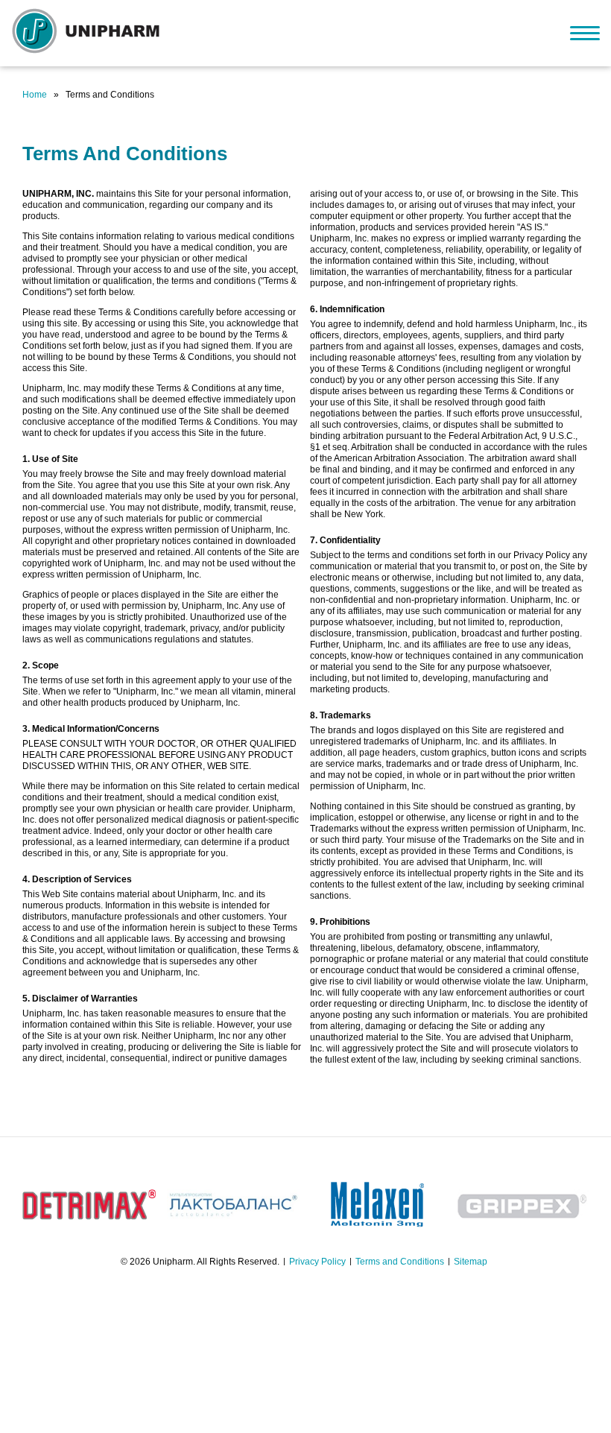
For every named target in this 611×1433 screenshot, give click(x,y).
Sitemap (470, 1261)
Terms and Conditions (399, 1261)
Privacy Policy (317, 1261)
